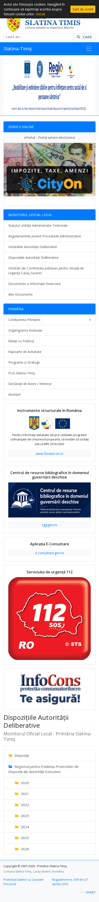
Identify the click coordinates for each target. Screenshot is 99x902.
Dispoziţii (21, 755)
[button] (10, 85)
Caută (87, 37)
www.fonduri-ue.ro (49, 453)
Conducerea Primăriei (24, 319)
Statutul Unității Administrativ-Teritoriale (38, 225)
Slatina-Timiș (18, 48)
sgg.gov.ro (49, 525)
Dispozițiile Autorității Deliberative (33, 257)
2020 (24, 782)
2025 (24, 837)
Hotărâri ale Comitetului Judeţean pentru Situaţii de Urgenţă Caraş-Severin (46, 270)
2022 (24, 804)
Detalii (40, 14)
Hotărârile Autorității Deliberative (32, 247)
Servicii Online (21, 127)
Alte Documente (20, 294)
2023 (24, 815)
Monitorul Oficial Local (30, 215)
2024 (24, 826)
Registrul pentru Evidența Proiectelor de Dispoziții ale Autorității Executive (43, 769)
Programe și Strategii (24, 362)
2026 (24, 849)
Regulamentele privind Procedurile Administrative (44, 236)
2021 (24, 793)
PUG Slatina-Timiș (21, 373)
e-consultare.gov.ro (49, 553)
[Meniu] (88, 48)
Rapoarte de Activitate (24, 351)
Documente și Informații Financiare (34, 283)
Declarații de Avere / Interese (30, 383)
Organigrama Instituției (25, 330)
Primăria (15, 309)
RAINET (91, 892)
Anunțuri (14, 394)
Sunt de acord (83, 9)
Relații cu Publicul (21, 341)
